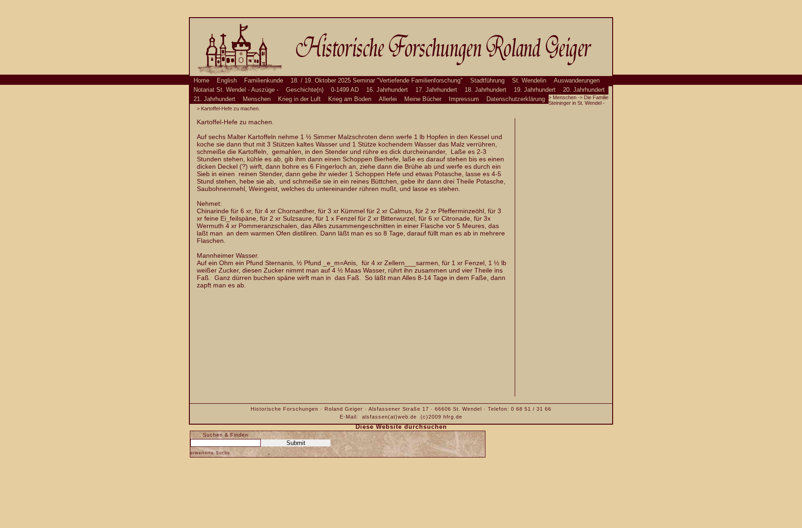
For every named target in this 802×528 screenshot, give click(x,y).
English (227, 80)
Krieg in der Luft (299, 99)
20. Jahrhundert (584, 90)
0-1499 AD (345, 90)
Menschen (257, 99)
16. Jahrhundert (387, 90)
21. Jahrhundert (214, 99)
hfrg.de (452, 417)
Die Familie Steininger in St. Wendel (578, 100)
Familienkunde (263, 80)
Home (201, 80)
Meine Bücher (422, 99)
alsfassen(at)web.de (389, 417)
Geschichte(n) (304, 90)
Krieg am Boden (349, 99)
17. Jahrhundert (436, 90)
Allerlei (388, 99)
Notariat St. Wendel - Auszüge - (236, 90)
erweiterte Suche (210, 453)
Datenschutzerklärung (515, 99)
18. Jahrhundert (485, 90)
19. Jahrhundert (535, 90)
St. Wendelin (529, 80)
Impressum (464, 99)
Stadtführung (487, 80)
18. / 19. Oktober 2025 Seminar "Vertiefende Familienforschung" (377, 80)
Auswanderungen (577, 80)
